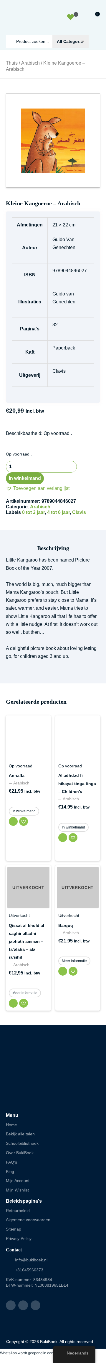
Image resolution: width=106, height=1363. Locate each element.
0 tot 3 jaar (33, 512)
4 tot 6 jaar (58, 512)
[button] (37, 488)
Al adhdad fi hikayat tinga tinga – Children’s (77, 783)
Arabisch (30, 62)
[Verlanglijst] (71, 18)
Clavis (79, 512)
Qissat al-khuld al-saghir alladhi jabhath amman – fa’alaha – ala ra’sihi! (27, 941)
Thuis (12, 62)
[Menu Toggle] (98, 42)
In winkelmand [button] (24, 811)
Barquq (65, 925)
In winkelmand (25, 478)
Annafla (16, 775)
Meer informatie (24, 993)
